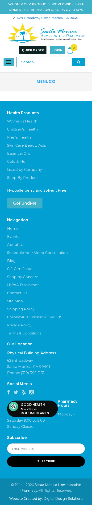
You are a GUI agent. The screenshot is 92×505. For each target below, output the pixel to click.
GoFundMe (25, 203)
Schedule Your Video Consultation (37, 252)
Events (13, 236)
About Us (15, 244)
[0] (70, 50)
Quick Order (33, 50)
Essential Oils (18, 153)
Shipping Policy (20, 309)
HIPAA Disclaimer (23, 285)
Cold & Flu (16, 161)
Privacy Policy (19, 325)
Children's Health (22, 129)
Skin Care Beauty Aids (26, 145)
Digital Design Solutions (63, 498)
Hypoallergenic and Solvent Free (36, 190)
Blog (11, 260)
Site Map (15, 301)
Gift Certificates (20, 268)
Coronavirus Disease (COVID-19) (35, 317)
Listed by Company (24, 169)
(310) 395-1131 (32, 372)
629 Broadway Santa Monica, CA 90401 (48, 18)
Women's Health (22, 121)
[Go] (78, 62)
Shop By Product (22, 177)
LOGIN (57, 50)
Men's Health (19, 137)
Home (13, 228)
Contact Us (17, 293)
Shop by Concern (22, 277)
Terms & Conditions (24, 333)
